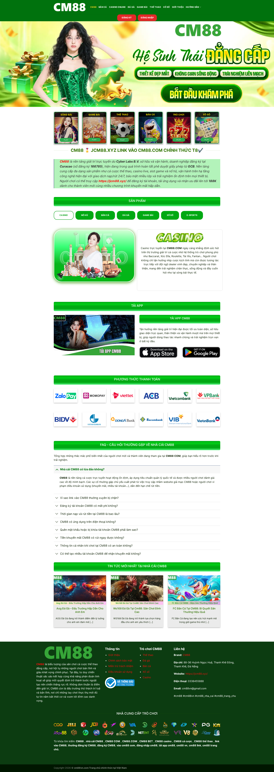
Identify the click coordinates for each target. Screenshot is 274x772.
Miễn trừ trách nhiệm (120, 666)
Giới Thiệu (178, 7)
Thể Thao (155, 7)
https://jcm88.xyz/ (197, 673)
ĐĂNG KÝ (127, 17)
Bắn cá (147, 666)
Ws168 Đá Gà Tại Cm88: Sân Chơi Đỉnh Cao (137, 610)
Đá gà (146, 660)
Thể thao (148, 655)
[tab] (64, 215)
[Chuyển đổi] (57, 469)
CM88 (93, 7)
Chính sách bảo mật (120, 660)
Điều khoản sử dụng (120, 671)
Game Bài (142, 7)
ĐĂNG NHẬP (147, 17)
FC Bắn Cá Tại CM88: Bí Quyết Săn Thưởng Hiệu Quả (194, 610)
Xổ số (146, 671)
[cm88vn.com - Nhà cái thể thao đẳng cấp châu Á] (69, 7)
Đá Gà (131, 7)
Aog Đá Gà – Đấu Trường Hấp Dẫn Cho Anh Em (79, 610)
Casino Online (117, 7)
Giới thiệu (114, 655)
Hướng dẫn (192, 7)
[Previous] (53, 603)
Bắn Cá (103, 7)
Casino (147, 677)
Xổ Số (166, 7)
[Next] (221, 603)
